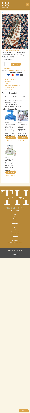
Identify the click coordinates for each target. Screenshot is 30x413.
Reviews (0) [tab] (8, 89)
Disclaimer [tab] (8, 81)
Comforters (5, 50)
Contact (15, 220)
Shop (15, 216)
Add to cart (16, 64)
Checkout (15, 229)
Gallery (15, 218)
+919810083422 (15, 240)
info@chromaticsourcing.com (15, 242)
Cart (15, 227)
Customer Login (15, 231)
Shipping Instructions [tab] (10, 87)
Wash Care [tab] (8, 83)
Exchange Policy (15, 233)
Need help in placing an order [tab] (13, 85)
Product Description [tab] (10, 79)
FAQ (15, 214)
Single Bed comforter (13, 50)
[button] (2, 13)
